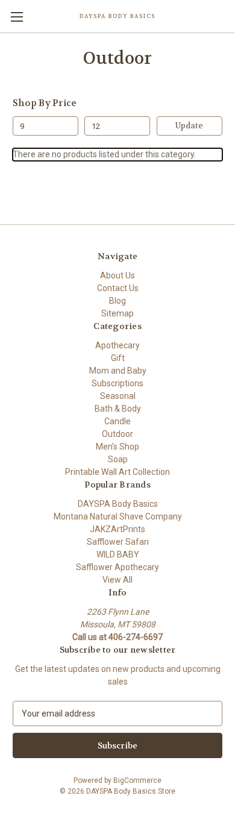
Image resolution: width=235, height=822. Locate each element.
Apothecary (117, 345)
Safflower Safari (118, 542)
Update (189, 126)
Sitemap (117, 313)
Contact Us (118, 288)
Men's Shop (117, 446)
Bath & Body (118, 408)
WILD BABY (117, 554)
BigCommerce (137, 780)
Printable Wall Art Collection (117, 472)
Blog (117, 301)
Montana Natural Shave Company (118, 516)
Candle (117, 421)
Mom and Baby (117, 370)
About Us (117, 275)
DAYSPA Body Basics (118, 504)
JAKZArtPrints (117, 529)
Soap (118, 459)
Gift (118, 358)
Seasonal (118, 396)
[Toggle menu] (16, 16)
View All (117, 580)
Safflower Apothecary (117, 567)
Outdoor (117, 434)
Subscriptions (117, 383)
